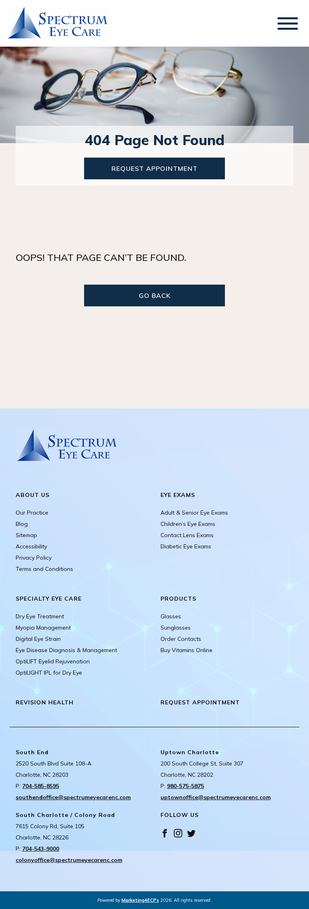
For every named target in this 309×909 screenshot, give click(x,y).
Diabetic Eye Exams (186, 546)
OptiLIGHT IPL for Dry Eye (49, 672)
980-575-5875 (185, 786)
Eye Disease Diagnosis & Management (66, 650)
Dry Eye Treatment (40, 616)
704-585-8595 (40, 786)
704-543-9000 (40, 848)
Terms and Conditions (44, 568)
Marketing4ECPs (140, 900)
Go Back (155, 295)
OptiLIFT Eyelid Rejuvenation (53, 661)
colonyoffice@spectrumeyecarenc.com (69, 860)
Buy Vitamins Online (186, 650)
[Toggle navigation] (288, 23)
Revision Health (45, 702)
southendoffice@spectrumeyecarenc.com (73, 797)
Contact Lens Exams (187, 535)
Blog (22, 523)
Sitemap (26, 535)
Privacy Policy (34, 557)
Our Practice (32, 512)
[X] (191, 832)
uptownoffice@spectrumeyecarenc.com (216, 797)
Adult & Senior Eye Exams (194, 512)
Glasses (171, 616)
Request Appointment (154, 168)
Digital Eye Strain (38, 638)
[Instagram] (178, 832)
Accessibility (31, 546)
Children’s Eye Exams (188, 523)
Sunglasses (176, 627)
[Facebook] (165, 832)
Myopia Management (43, 627)
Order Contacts (181, 638)
